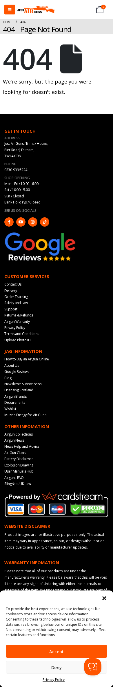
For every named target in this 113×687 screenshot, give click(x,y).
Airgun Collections (18, 434)
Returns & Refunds (18, 315)
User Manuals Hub (18, 471)
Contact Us (12, 284)
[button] (104, 598)
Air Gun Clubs (14, 452)
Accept (56, 651)
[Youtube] (20, 222)
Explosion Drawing (18, 465)
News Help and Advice (21, 446)
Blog (8, 377)
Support (10, 309)
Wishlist (10, 408)
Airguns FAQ (14, 477)
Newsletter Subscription (23, 384)
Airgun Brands (15, 396)
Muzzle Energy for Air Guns (25, 414)
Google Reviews (16, 371)
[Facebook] (9, 222)
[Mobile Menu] (9, 9)
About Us (11, 365)
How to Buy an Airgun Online (26, 359)
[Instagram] (32, 222)
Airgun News (14, 440)
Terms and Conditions (21, 333)
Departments (14, 402)
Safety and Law (16, 302)
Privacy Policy (54, 679)
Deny (56, 667)
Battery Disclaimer (18, 458)
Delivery (10, 290)
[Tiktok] (44, 222)
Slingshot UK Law (17, 483)
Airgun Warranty (17, 321)
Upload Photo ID (17, 340)
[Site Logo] (36, 9)
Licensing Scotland (18, 390)
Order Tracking (16, 296)
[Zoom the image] (40, 233)
